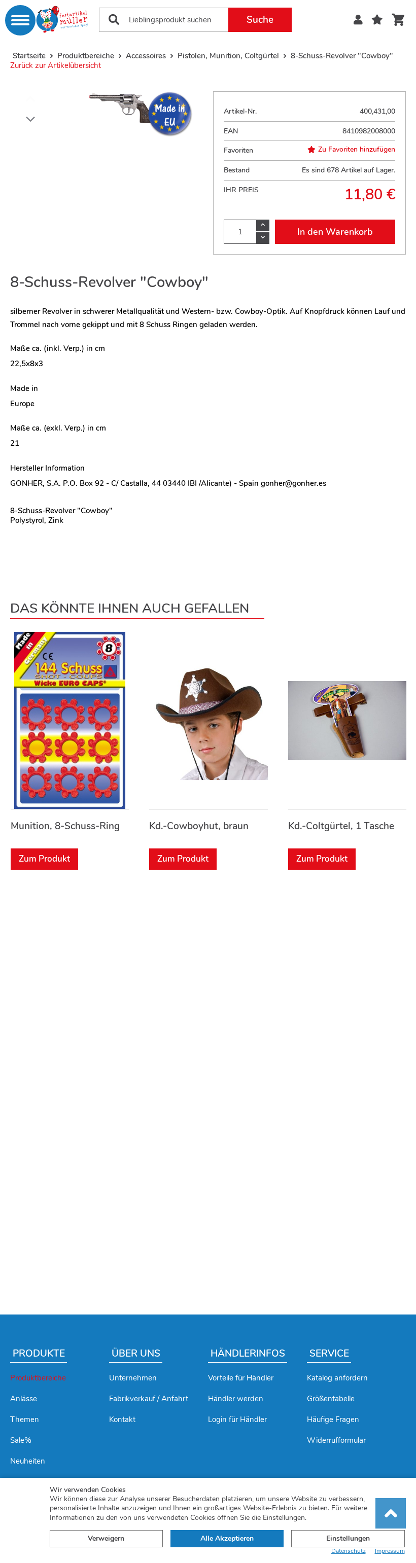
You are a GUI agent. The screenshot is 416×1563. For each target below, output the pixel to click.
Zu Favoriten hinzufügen (356, 149)
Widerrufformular (336, 1440)
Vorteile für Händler (240, 1378)
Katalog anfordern (337, 1378)
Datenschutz (348, 1551)
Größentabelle (331, 1399)
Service (329, 1353)
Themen (24, 1419)
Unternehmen (133, 1378)
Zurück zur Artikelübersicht (55, 65)
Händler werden (235, 1399)
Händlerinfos (248, 1353)
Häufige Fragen (333, 1419)
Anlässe (23, 1399)
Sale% (20, 1440)
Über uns (136, 1353)
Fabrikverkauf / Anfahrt (148, 1399)
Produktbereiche (38, 1378)
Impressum (390, 1551)
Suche (260, 19)
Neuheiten (27, 1461)
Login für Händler (237, 1419)
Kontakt (122, 1419)
